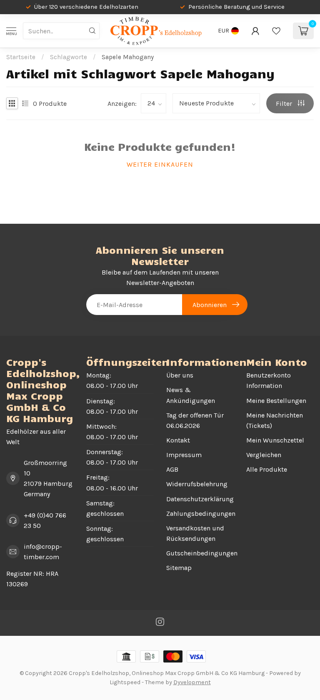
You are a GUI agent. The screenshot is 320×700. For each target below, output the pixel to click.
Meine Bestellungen (276, 401)
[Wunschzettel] (276, 30)
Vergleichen (263, 455)
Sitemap (179, 568)
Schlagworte (68, 57)
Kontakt (178, 440)
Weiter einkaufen (160, 164)
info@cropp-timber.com (43, 551)
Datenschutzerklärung (200, 499)
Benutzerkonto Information (268, 380)
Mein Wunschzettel (275, 440)
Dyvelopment (192, 682)
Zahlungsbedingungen (200, 514)
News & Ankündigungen (190, 395)
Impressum (184, 455)
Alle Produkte (266, 469)
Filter (285, 104)
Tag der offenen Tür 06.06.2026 (195, 420)
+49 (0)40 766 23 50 (45, 520)
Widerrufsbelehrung (197, 484)
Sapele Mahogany (128, 57)
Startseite (20, 57)
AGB (172, 469)
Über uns (179, 375)
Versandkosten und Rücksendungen (195, 533)
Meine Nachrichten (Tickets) (274, 420)
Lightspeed (125, 682)
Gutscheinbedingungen (200, 553)
